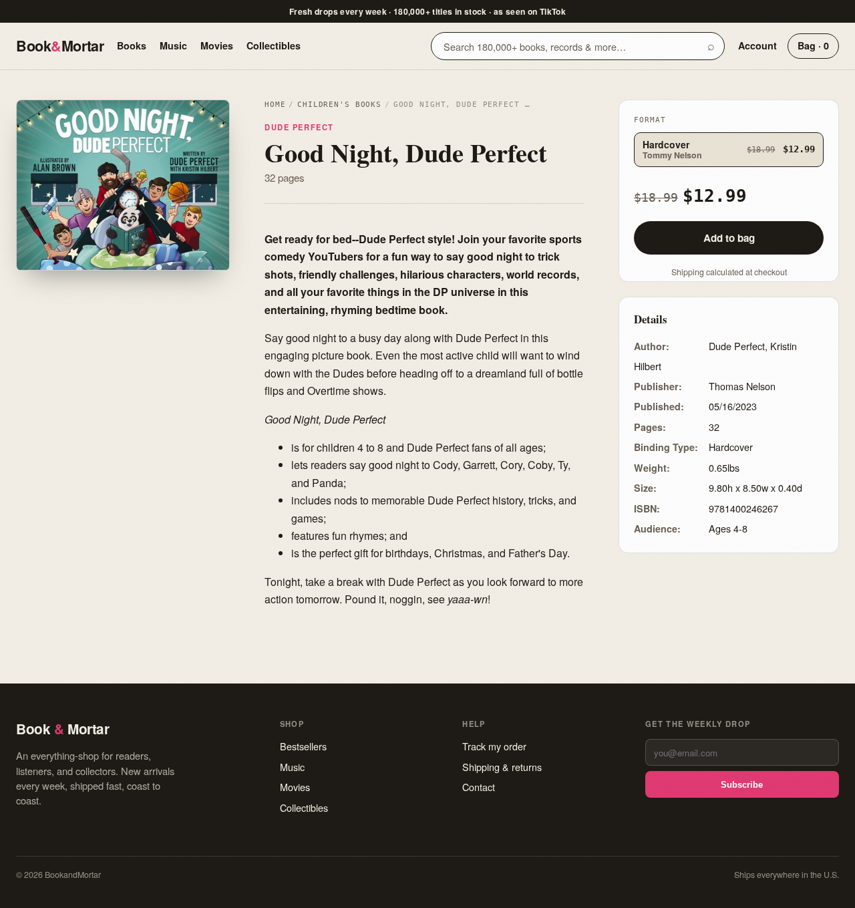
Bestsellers (303, 746)
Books (131, 45)
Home (275, 104)
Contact (478, 787)
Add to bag (729, 238)
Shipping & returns (502, 767)
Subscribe (742, 785)
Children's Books (339, 104)
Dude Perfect (299, 127)
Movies (216, 45)
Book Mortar (60, 45)
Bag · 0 (813, 45)
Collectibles (273, 45)
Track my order (494, 746)
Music (173, 45)
